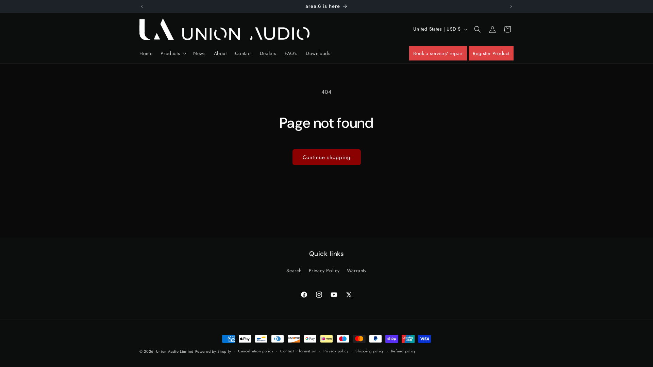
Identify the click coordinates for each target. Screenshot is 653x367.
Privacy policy (336, 351)
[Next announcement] (511, 6)
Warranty (357, 270)
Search (294, 270)
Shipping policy (369, 351)
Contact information (298, 351)
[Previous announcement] (141, 6)
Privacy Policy (324, 270)
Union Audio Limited (175, 351)
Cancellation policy (255, 351)
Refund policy (403, 351)
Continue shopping (327, 157)
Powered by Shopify (213, 351)
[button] (172, 53)
